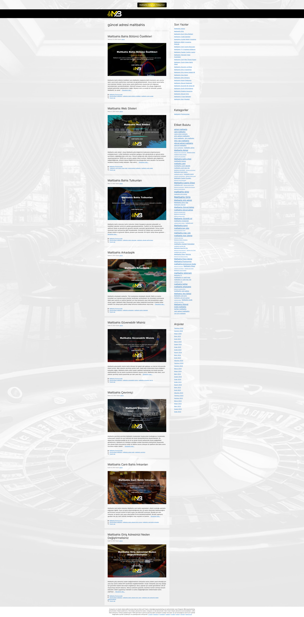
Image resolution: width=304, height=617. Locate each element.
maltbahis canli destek (182, 166)
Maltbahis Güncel (179, 205)
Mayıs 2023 (178, 401)
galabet (168, 614)
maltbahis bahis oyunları (180, 154)
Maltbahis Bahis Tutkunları (125, 180)
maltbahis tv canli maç (182, 277)
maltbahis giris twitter (180, 194)
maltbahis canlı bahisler (190, 170)
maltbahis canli (179, 163)
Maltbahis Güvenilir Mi (179, 214)
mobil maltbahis (180, 307)
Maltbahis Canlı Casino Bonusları (184, 47)
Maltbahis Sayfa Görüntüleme (183, 88)
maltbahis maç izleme (183, 235)
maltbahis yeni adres (181, 291)
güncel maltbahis (180, 145)
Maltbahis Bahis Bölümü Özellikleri (130, 36)
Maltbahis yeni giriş (180, 296)
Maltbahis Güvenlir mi (183, 218)
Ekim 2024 (177, 355)
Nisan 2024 (178, 371)
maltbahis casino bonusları (179, 176)
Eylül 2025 (177, 339)
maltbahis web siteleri (147, 168)
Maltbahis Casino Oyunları (182, 178)
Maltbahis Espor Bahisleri (190, 187)
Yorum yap (112, 98)
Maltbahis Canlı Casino (180, 172)
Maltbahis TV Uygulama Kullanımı (184, 49)
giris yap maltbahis (181, 141)
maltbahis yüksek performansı (145, 240)
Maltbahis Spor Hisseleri (182, 99)
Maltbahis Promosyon (183, 261)
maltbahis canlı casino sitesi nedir (118, 168)
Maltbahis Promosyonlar (115, 94)
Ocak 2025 (177, 347)
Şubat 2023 (178, 409)
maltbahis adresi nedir (128, 452)
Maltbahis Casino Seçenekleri (180, 180)
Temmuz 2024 (178, 363)
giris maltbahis (189, 138)
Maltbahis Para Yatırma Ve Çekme (181, 256)
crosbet (150, 614)
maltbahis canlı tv (178, 174)
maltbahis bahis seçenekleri (179, 156)
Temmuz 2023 (178, 395)
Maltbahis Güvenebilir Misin (179, 212)
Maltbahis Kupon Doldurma (182, 80)
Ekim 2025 (177, 336)
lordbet (173, 614)
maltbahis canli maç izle (182, 168)
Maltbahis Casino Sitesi (184, 183)
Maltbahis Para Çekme (183, 259)
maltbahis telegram (183, 273)
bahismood (189, 614)
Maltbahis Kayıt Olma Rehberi (183, 34)
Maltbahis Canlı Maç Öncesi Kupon (185, 59)
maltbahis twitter (181, 284)
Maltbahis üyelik (187, 300)
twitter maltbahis (180, 309)
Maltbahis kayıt (181, 225)
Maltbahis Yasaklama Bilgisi (179, 289)
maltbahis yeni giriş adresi (182, 298)
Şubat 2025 (178, 344)
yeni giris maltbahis (180, 313)
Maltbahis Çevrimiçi (120, 392)
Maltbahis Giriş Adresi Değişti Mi (184, 72)
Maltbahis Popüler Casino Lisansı (184, 52)
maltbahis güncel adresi (183, 210)
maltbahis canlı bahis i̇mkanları (151, 522)
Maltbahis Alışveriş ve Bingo (183, 67)
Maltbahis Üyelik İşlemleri (182, 37)
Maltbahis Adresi (179, 28)
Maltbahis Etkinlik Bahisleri (179, 189)
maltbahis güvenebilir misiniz (130, 380)
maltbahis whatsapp (182, 287)
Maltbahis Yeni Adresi (182, 294)
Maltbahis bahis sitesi (182, 159)
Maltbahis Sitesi (189, 266)
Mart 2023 (177, 406)
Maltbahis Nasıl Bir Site (181, 248)
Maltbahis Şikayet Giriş (181, 94)
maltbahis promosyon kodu (185, 264)
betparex (156, 614)
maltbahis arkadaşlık (128, 310)
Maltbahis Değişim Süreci (189, 185)
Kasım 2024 (178, 352)
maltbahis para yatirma (180, 252)
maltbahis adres (189, 148)
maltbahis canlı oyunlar (147, 96)
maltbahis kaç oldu (181, 228)
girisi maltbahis (179, 138)
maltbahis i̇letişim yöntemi (179, 223)
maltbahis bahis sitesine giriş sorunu (132, 522)
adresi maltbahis (180, 129)
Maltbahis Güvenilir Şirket (179, 216)
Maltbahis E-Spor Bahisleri (182, 96)
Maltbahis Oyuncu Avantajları (180, 250)
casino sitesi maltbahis (180, 134)
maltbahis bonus (180, 161)
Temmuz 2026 (178, 328)
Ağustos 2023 (178, 393)
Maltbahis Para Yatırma (182, 254)
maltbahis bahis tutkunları (129, 240)
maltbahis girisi (181, 191)
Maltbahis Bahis (191, 152)
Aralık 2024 (177, 350)
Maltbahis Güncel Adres (184, 207)
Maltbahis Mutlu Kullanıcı (179, 242)
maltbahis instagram (181, 221)
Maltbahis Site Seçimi (178, 266)
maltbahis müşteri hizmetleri (184, 244)
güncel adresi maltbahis (115, 96)
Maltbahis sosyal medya (180, 270)
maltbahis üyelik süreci (178, 302)
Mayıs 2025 (178, 342)
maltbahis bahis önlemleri (141, 310)
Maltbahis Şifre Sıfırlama (182, 78)
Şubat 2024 (178, 377)
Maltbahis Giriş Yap (181, 203)
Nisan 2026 (178, 333)
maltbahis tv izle (178, 281)
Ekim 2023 (177, 387)
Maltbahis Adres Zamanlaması (180, 152)
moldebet (162, 614)
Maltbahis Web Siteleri (122, 108)
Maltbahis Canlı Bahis (179, 170)
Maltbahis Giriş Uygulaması (183, 69)
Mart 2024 (177, 374)
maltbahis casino (189, 174)
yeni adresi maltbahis (181, 311)
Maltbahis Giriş (179, 31)
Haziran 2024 (178, 366)
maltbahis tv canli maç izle (182, 279)
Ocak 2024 (177, 379)
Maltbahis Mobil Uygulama (180, 240)
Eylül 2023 (177, 390)
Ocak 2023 (177, 412)
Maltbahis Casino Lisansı (191, 176)
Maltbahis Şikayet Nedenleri (183, 83)
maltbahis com (178, 185)
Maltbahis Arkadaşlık (121, 252)
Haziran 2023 (178, 398)
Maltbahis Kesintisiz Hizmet (179, 230)
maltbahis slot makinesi (179, 268)
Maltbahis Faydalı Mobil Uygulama (185, 39)
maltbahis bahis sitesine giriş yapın (132, 597)
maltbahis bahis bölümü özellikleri (132, 96)
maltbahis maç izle (182, 233)
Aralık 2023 (177, 382)
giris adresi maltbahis (182, 136)
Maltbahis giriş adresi (183, 200)
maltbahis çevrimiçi (140, 452)
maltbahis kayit (189, 223)
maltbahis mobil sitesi (178, 238)
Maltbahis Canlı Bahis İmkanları (128, 464)
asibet (177, 614)
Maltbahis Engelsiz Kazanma (183, 91)
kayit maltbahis (178, 148)
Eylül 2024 (177, 358)
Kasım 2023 (178, 385)
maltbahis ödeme (177, 300)
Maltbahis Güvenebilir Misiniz (126, 322)
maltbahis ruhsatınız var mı (146, 380)
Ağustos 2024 (178, 360)
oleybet (182, 614)
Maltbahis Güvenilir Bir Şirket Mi (184, 86)
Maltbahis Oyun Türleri (191, 250)
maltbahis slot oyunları (189, 268)
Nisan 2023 (178, 403)
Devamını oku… (127, 90)
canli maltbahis (179, 132)
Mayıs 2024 (178, 368)
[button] (152, 5)
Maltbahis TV (178, 275)
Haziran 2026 (178, 331)
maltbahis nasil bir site (179, 246)
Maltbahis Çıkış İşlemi (181, 75)
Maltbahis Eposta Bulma (179, 187)
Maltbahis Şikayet (181, 304)
